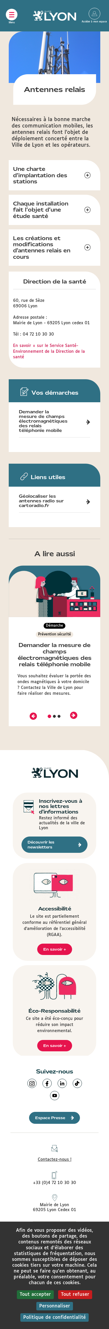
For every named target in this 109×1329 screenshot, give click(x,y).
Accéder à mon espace (94, 14)
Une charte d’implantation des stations (40, 175)
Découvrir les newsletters (41, 845)
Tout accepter (35, 1294)
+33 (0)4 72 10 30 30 (54, 1183)
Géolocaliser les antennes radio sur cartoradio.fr (41, 501)
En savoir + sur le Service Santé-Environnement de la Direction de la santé (49, 351)
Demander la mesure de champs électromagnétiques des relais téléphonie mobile (43, 421)
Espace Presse (50, 1117)
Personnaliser (54, 1306)
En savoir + (54, 949)
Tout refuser (75, 1294)
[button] (33, 716)
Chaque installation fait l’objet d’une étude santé (40, 210)
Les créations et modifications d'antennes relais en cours (41, 247)
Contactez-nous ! (55, 1160)
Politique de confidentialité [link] (54, 1317)
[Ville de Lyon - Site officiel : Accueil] (54, 16)
